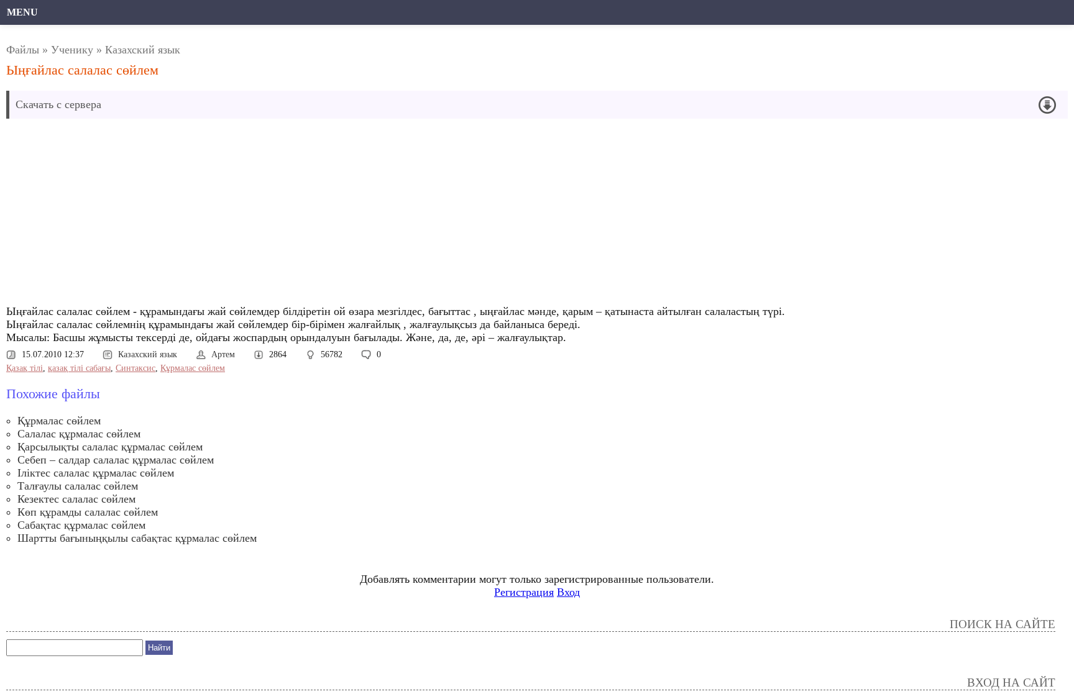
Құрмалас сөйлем (192, 368)
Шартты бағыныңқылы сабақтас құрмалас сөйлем (137, 538)
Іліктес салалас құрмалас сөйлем (95, 473)
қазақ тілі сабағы (79, 368)
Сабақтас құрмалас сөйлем (81, 525)
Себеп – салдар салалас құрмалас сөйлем (115, 460)
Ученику (72, 49)
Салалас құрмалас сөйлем (78, 433)
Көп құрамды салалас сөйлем (87, 512)
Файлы (22, 49)
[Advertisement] (373, 215)
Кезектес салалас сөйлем (76, 499)
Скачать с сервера (58, 104)
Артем (223, 354)
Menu (22, 12)
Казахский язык (142, 49)
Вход (568, 592)
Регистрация (524, 592)
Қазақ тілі (24, 368)
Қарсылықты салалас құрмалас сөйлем (110, 447)
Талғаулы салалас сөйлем (77, 486)
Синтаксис (135, 368)
